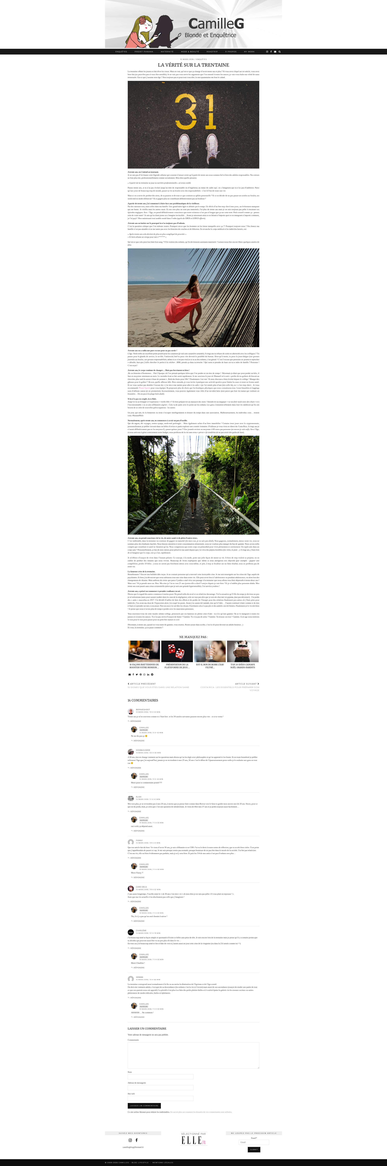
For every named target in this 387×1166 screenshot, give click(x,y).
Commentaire (133, 1040)
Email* (254, 1138)
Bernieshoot (143, 709)
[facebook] (271, 52)
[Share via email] (130, 674)
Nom (130, 1072)
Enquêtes (121, 52)
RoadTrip (212, 52)
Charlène (141, 930)
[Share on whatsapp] (144, 674)
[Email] (275, 52)
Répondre (135, 721)
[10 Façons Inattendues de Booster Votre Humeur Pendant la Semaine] (144, 651)
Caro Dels (141, 887)
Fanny (139, 840)
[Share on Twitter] (137, 674)
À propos (231, 52)
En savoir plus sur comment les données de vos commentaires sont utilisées (201, 1112)
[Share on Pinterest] (141, 674)
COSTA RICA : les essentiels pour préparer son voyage (229, 687)
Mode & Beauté (190, 52)
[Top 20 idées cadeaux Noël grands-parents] (243, 651)
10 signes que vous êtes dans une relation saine (158, 685)
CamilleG (144, 727)
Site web (131, 1094)
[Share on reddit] (152, 674)
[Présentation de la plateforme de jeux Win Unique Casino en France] (177, 651)
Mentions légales (163, 1163)
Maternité (167, 52)
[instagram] (267, 52)
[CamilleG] (193, 24)
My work (249, 52)
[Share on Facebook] (133, 674)
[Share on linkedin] (148, 674)
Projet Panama (144, 52)
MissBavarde (143, 750)
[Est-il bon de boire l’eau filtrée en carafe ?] (210, 651)
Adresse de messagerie (137, 1083)
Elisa (138, 797)
